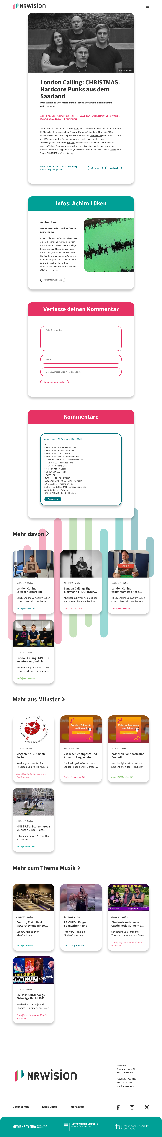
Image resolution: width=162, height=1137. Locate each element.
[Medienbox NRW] (30, 1127)
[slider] (81, 42)
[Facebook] (118, 1107)
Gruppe (63, 166)
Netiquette (49, 1107)
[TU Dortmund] (132, 1127)
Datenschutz (21, 1107)
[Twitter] (146, 1107)
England (71, 142)
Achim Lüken (63, 115)
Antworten (53, 499)
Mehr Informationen (53, 279)
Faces (113, 149)
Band (76, 128)
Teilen (96, 168)
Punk (42, 166)
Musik (103, 146)
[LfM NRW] (81, 1127)
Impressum (77, 1107)
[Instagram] (132, 1107)
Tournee (72, 166)
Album (60, 169)
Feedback (113, 168)
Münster (74, 115)
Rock (49, 166)
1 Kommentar (70, 118)
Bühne (43, 169)
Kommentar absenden (54, 382)
